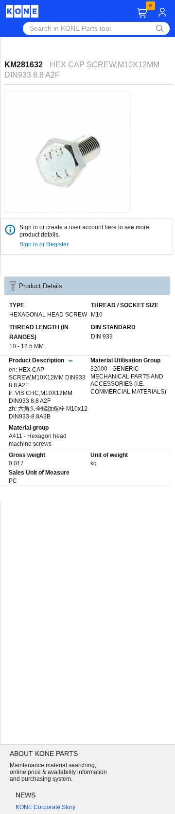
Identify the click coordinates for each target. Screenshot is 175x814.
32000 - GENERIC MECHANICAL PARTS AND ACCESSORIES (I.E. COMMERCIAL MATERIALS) (128, 380)
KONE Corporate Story (45, 807)
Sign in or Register (44, 244)
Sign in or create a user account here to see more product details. (84, 231)
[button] (142, 13)
